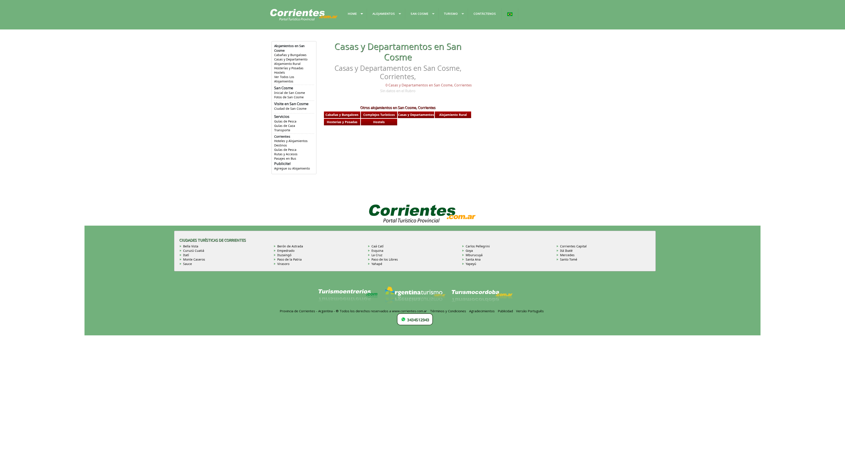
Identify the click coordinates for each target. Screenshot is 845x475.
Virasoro (283, 264)
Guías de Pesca (285, 121)
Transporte (282, 130)
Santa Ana (473, 259)
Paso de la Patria (289, 259)
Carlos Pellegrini (478, 246)
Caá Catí (377, 246)
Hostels (279, 72)
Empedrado (285, 250)
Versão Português (530, 311)
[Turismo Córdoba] (482, 297)
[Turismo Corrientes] (348, 297)
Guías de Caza (284, 126)
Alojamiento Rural (287, 64)
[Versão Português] (510, 14)
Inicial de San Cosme (289, 93)
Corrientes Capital (573, 246)
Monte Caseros (194, 259)
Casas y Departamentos (416, 115)
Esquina (377, 250)
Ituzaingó (284, 255)
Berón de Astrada (290, 246)
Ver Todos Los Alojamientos (284, 79)
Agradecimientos (482, 311)
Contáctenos (485, 14)
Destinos (280, 145)
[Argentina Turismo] (415, 297)
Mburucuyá (474, 255)
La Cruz (376, 255)
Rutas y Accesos (286, 154)
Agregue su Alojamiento (292, 168)
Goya (469, 250)
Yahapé (376, 264)
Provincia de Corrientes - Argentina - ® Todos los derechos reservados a (335, 311)
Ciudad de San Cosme (290, 108)
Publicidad (505, 311)
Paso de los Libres (384, 259)
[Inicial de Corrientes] (303, 14)
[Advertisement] (398, 162)
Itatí (186, 255)
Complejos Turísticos (379, 115)
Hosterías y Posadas (288, 68)
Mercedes (567, 255)
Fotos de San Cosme (289, 97)
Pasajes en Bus (285, 158)
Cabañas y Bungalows (290, 55)
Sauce (187, 264)
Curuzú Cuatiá (193, 250)
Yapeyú (471, 264)
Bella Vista (190, 246)
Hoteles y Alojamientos (291, 141)
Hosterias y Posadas (342, 122)
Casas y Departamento (290, 59)
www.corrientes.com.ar (409, 311)
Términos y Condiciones (448, 311)
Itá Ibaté (566, 250)
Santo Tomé (568, 259)
